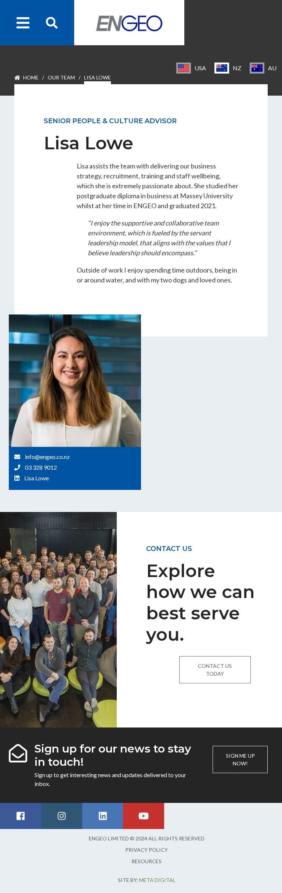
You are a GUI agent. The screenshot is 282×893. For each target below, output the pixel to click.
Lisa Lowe (36, 477)
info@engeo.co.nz (47, 456)
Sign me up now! (240, 759)
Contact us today (215, 670)
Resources (146, 861)
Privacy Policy (146, 850)
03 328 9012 (41, 467)
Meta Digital (157, 880)
